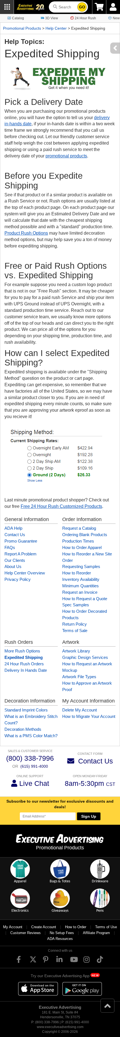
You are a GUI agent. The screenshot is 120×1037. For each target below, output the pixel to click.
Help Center (56, 28)
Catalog (18, 18)
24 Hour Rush (85, 18)
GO (82, 7)
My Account (12, 927)
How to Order (75, 927)
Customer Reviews (25, 933)
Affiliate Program (96, 933)
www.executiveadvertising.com (60, 1027)
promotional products (66, 156)
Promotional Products (22, 28)
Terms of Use (106, 927)
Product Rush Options (26, 233)
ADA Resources (60, 939)
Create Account (43, 927)
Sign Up (88, 816)
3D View (51, 18)
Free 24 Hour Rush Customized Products (61, 506)
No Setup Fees (62, 933)
